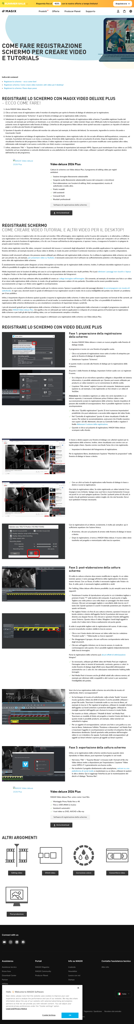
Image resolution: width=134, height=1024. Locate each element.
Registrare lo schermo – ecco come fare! (20, 82)
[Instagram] (10, 942)
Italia (124, 994)
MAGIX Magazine (42, 967)
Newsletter (72, 971)
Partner (5, 980)
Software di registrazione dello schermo (70, 205)
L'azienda (72, 967)
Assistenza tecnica (9, 967)
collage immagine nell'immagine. (72, 279)
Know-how (6, 971)
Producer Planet (41, 975)
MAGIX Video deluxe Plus (23, 310)
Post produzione (17, 914)
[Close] (78, 988)
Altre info (105, 967)
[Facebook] (23, 942)
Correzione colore (83, 873)
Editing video (16, 873)
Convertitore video (117, 873)
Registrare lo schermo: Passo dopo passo (20, 88)
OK (70, 1015)
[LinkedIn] (17, 942)
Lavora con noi (74, 975)
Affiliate (5, 984)
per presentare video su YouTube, (41, 258)
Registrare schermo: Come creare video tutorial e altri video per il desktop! (34, 85)
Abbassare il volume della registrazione (92, 424)
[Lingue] (130, 11)
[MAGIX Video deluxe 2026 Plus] (29, 173)
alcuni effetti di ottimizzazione (113, 655)
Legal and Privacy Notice (16, 1009)
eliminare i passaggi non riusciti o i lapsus (114, 272)
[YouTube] (4, 942)
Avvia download (62, 213)
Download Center (9, 975)
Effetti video (50, 873)
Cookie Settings (48, 1015)
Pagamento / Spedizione (93, 1011)
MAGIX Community (43, 971)
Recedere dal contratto (112, 1011)
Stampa (71, 980)
